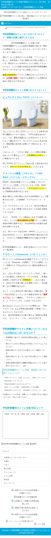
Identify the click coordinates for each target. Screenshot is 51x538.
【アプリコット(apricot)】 (24, 163)
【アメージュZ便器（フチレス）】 (17, 185)
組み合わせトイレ (10, 306)
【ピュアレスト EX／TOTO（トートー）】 (21, 131)
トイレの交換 (21, 46)
